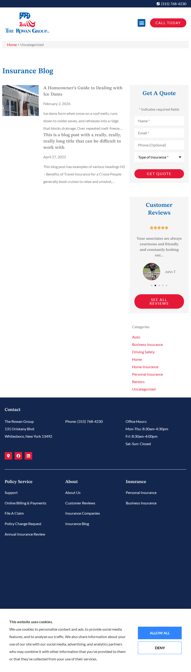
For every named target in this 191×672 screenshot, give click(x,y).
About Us (73, 492)
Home (12, 44)
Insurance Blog (77, 523)
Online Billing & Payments (25, 503)
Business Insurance (141, 503)
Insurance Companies (82, 513)
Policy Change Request (23, 523)
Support (11, 492)
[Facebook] (18, 456)
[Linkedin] (28, 456)
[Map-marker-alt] (8, 456)
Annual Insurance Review (25, 534)
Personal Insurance (141, 492)
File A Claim (14, 513)
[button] (141, 23)
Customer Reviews (80, 503)
